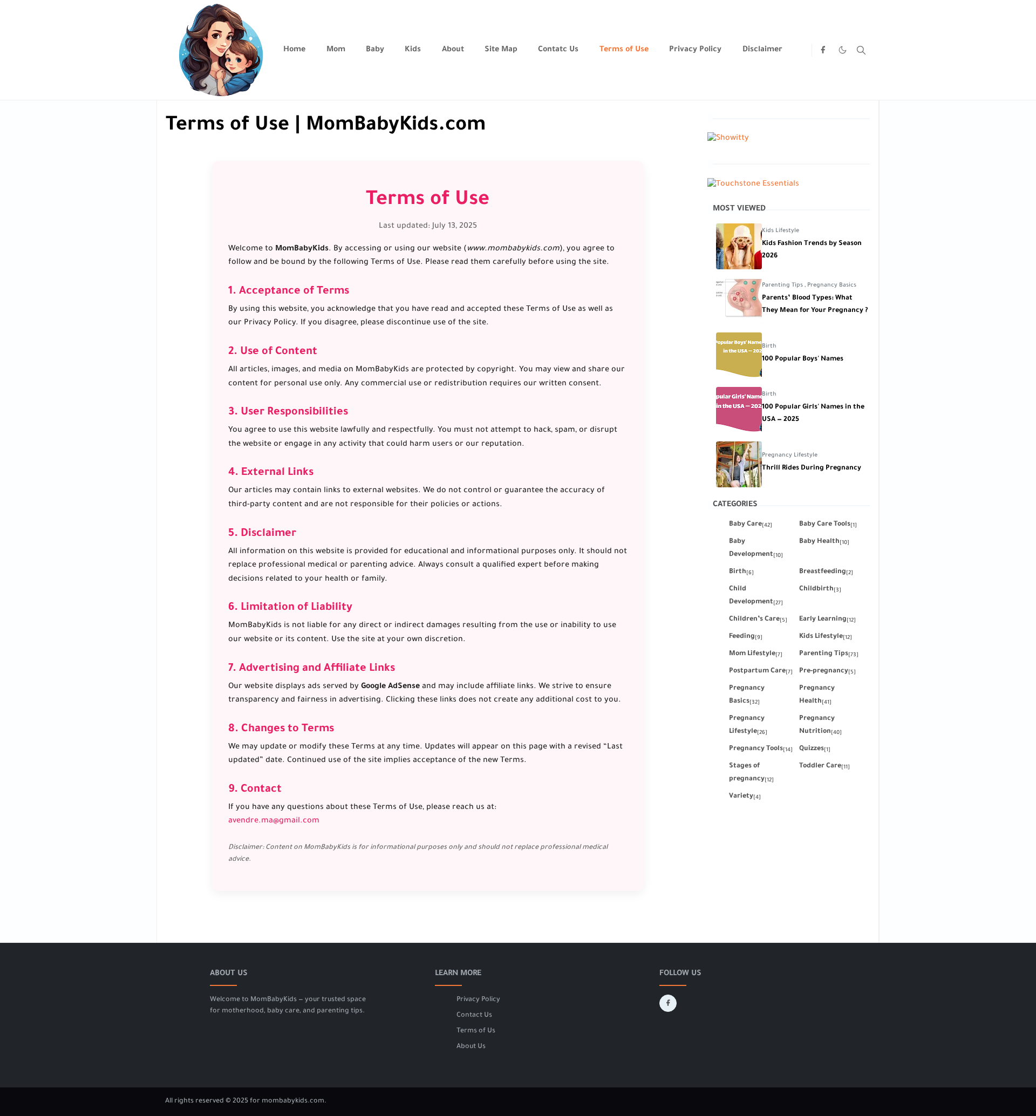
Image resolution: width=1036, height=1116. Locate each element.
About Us (471, 1047)
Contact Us (474, 1015)
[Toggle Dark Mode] (842, 50)
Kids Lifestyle (780, 231)
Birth (769, 346)
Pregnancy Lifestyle (789, 455)
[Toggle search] (861, 50)
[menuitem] (294, 50)
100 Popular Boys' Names (802, 359)
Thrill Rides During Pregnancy (811, 468)
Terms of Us (475, 1031)
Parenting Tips (783, 285)
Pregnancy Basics (831, 285)
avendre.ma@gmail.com (273, 821)
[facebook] (822, 50)
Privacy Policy (478, 1000)
